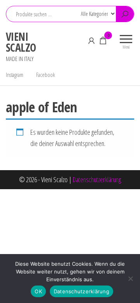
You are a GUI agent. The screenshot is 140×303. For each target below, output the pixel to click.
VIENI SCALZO (21, 42)
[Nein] (130, 278)
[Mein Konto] (91, 40)
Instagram (14, 74)
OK (38, 291)
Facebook (45, 74)
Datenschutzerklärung (97, 179)
